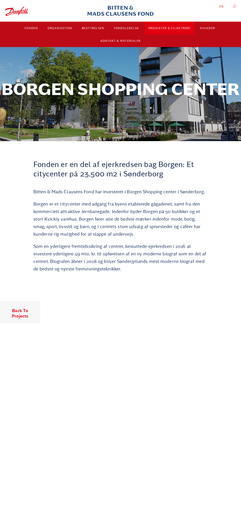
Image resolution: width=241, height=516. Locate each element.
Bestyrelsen (93, 28)
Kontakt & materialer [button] (120, 41)
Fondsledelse (126, 28)
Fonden (31, 28)
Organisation (60, 28)
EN (221, 6)
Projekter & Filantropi (170, 28)
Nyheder (207, 28)
